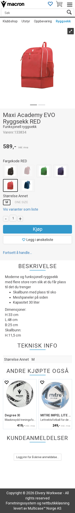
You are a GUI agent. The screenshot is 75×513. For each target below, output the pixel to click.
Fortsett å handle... (17, 253)
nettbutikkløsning (55, 503)
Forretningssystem (21, 503)
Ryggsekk (63, 21)
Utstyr (26, 21)
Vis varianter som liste (20, 209)
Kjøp (37, 229)
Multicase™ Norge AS (44, 508)
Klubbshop (10, 21)
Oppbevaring (43, 21)
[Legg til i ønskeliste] (6, 382)
